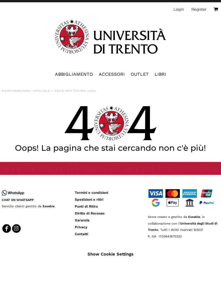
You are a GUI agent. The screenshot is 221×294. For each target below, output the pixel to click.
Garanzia (82, 220)
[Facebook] (6, 228)
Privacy (81, 227)
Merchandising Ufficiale (26, 91)
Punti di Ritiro (86, 206)
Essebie (48, 206)
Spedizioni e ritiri (89, 200)
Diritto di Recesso (89, 213)
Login (179, 9)
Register (198, 9)
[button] (110, 123)
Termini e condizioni (91, 193)
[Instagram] (16, 228)
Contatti (81, 234)
